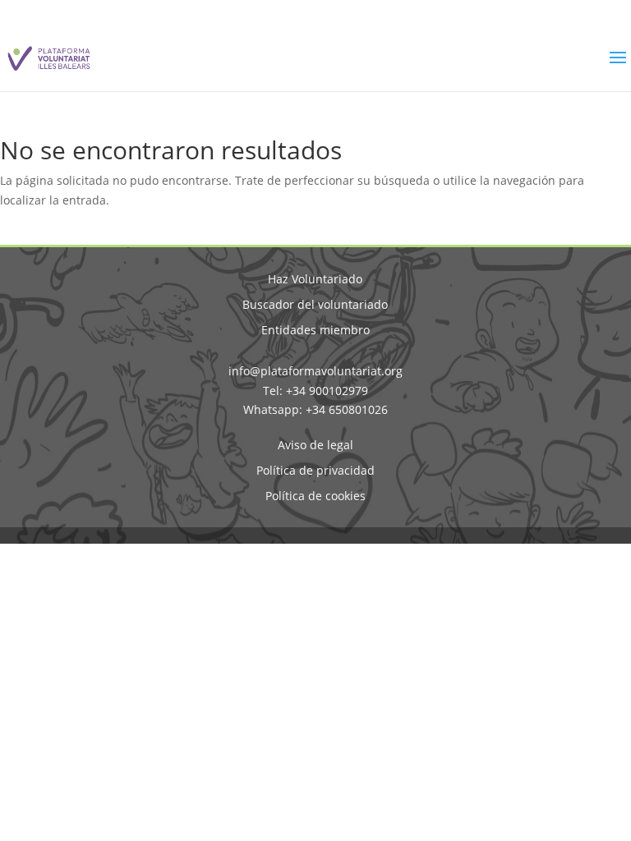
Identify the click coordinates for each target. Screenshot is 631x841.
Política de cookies (315, 495)
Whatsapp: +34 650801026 (315, 409)
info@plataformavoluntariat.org (315, 371)
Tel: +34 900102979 (315, 390)
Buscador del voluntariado (315, 304)
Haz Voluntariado (315, 279)
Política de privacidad (315, 470)
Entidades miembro (315, 330)
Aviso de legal (315, 445)
